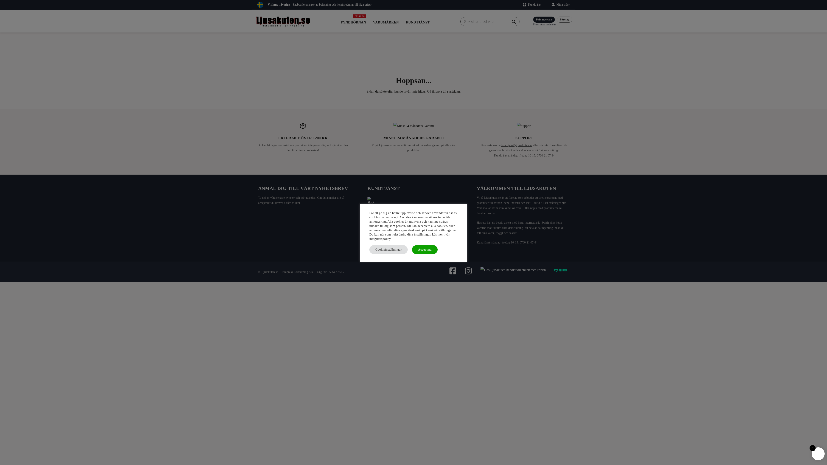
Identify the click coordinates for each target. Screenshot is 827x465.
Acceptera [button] (425, 249)
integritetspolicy (380, 238)
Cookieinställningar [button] (388, 249)
